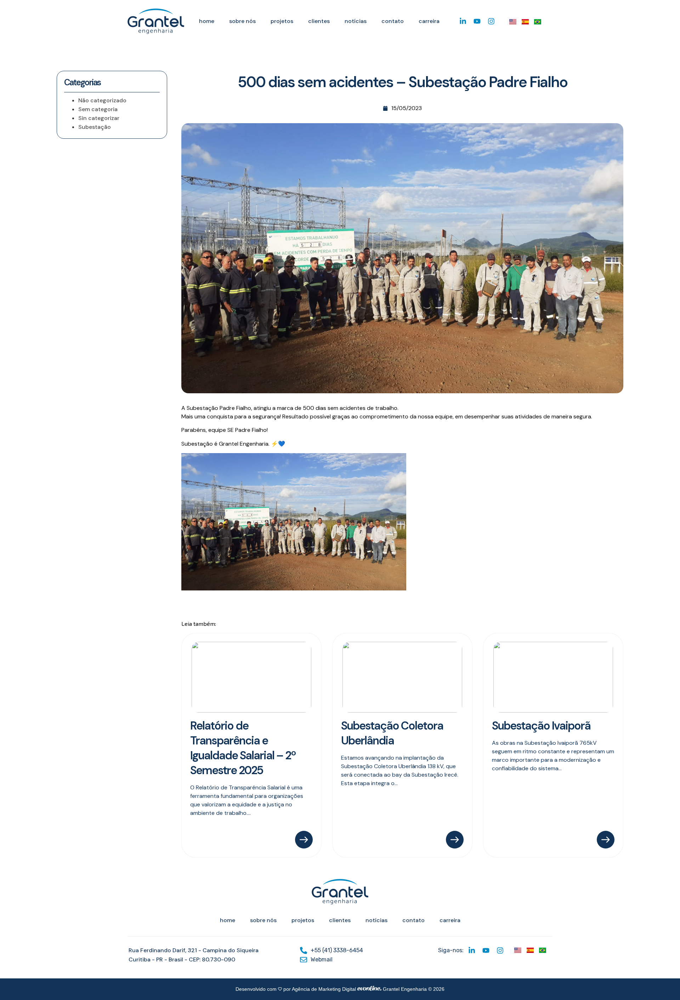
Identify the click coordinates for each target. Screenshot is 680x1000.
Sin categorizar (98, 118)
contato (392, 21)
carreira (429, 21)
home (206, 21)
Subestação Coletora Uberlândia (392, 733)
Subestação (94, 127)
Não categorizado (102, 100)
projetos (282, 21)
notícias (356, 21)
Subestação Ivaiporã (541, 725)
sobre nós (242, 21)
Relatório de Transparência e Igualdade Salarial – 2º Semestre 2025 (243, 748)
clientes (319, 21)
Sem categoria (98, 109)
